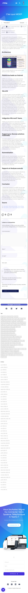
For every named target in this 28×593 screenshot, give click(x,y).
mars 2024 (3, 433)
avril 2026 (3, 374)
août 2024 (3, 421)
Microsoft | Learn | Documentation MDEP (13, 207)
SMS (20, 344)
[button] (16, 3)
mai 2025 (3, 399)
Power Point (16, 342)
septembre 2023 (4, 448)
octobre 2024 (4, 416)
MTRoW (4, 338)
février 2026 (3, 377)
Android (10, 316)
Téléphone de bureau (7, 353)
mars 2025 (3, 404)
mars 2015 (3, 489)
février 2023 (3, 465)
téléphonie (17, 353)
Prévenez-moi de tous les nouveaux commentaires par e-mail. (12, 278)
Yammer (19, 355)
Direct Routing (5, 322)
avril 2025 (3, 401)
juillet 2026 (3, 367)
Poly (22, 340)
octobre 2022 (4, 475)
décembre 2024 (4, 411)
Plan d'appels (15, 340)
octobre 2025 (4, 386)
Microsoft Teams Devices (8, 328)
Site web (4, 262)
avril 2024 (3, 431)
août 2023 (3, 450)
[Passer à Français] (23, 4)
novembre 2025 (4, 384)
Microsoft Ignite (15, 326)
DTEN (14, 322)
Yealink (3, 357)
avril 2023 (3, 460)
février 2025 (3, 406)
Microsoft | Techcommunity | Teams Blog (13, 206)
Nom (3, 249)
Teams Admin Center (20, 349)
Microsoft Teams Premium (8, 334)
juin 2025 (3, 396)
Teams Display (14, 351)
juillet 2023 (3, 453)
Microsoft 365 (5, 326)
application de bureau (7, 318)
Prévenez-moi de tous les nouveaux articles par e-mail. (14, 285)
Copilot (20, 320)
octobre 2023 (4, 445)
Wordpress (12, 355)
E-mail (4, 256)
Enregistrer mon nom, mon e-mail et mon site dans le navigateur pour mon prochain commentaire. (14, 271)
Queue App (13, 344)
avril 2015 (3, 487)
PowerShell (5, 344)
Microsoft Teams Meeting (8, 330)
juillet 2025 (3, 394)
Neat (10, 338)
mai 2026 (3, 372)
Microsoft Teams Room (7, 336)
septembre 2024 (4, 418)
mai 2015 (3, 484)
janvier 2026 (3, 379)
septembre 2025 (4, 389)
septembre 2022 (4, 477)
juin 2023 (3, 455)
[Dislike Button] (8, 214)
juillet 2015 (3, 479)
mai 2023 (3, 457)
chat (14, 320)
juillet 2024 (3, 423)
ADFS (3, 316)
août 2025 (3, 391)
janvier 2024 (3, 438)
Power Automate (6, 342)
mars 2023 (3, 462)
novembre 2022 (4, 472)
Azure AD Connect (20, 318)
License (9, 324)
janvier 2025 (3, 409)
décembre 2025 (4, 382)
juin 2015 (3, 482)
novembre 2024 (4, 413)
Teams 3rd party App (7, 349)
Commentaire (6, 231)
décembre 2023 (4, 440)
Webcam (4, 355)
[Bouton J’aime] (2, 214)
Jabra (3, 324)
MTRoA (18, 336)
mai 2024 (3, 428)
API (16, 316)
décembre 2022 (4, 470)
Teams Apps (4, 351)
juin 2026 (3, 369)
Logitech (17, 324)
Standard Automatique (7, 346)
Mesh (23, 324)
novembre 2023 (4, 443)
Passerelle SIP (5, 340)
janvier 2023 (3, 467)
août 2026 (3, 364)
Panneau (17, 338)
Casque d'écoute (6, 320)
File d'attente (21, 322)
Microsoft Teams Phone (7, 332)
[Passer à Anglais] (23, 2)
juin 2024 (3, 426)
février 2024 (3, 435)
